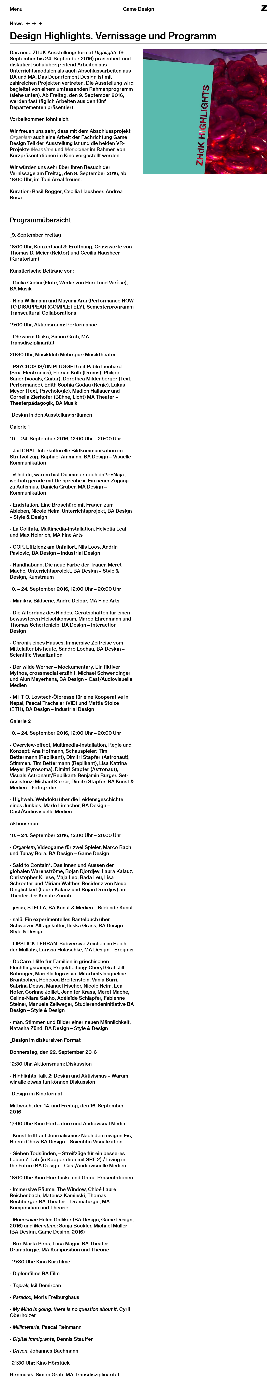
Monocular (77, 149)
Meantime (42, 149)
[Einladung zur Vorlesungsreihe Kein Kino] (28, 23)
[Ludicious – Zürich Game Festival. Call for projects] (34, 23)
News (16, 23)
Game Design (138, 9)
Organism (21, 137)
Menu (16, 9)
